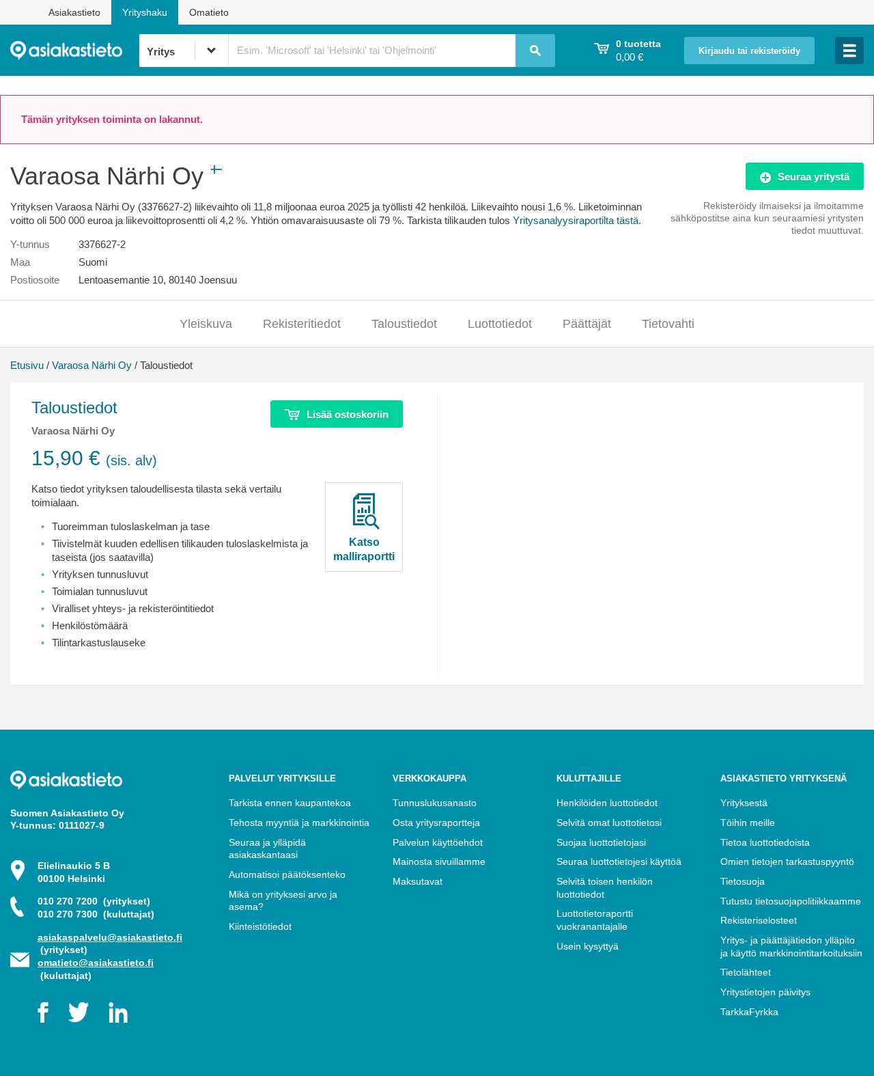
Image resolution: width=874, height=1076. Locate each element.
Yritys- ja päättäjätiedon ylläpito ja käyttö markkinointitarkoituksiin (791, 946)
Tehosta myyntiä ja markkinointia (299, 822)
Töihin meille (747, 822)
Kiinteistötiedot (260, 926)
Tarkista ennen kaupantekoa (290, 802)
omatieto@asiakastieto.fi (96, 962)
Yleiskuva (206, 324)
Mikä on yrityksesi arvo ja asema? (283, 901)
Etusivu (27, 365)
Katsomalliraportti (364, 549)
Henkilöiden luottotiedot (607, 802)
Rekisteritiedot (302, 324)
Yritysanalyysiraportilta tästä (575, 220)
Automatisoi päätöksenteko (287, 874)
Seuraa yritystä (813, 176)
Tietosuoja (742, 881)
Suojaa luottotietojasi (601, 842)
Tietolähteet (745, 972)
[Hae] (535, 50)
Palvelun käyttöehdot (438, 842)
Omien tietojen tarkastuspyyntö (787, 861)
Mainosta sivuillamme (439, 861)
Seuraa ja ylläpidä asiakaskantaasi (267, 849)
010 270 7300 (96, 914)
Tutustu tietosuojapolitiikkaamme (790, 901)
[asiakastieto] (74, 50)
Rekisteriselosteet (758, 920)
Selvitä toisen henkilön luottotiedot (604, 888)
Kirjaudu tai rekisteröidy (749, 51)
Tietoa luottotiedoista (765, 842)
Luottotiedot (500, 324)
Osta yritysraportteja (436, 822)
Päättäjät (587, 324)
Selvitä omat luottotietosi (609, 822)
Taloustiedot (404, 324)
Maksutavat (417, 881)
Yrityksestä (743, 802)
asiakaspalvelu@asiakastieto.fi (110, 937)
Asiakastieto (74, 12)
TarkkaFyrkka (749, 1011)
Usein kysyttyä (587, 946)
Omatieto (209, 12)
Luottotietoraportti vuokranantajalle (594, 920)
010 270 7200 (94, 901)
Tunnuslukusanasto (435, 802)
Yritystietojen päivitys (765, 992)
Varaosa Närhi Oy (92, 365)
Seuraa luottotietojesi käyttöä (618, 861)
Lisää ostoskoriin (348, 414)
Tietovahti (668, 324)
